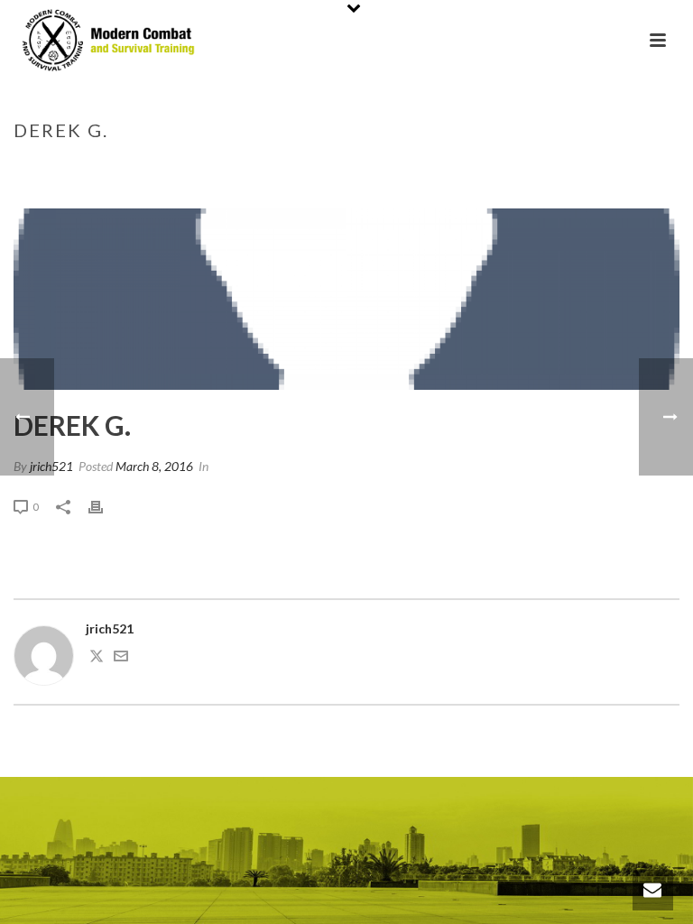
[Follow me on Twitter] (96, 658)
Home (503, 167)
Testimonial (567, 167)
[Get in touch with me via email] (121, 658)
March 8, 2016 (154, 466)
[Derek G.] (346, 299)
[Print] (104, 505)
